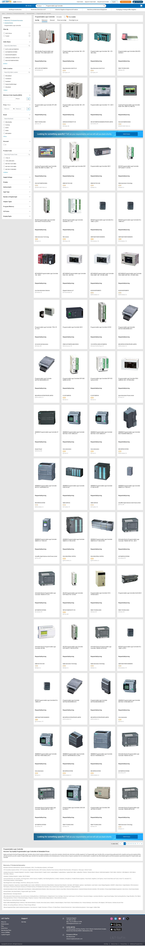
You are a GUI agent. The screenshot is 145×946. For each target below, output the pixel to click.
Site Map (106, 944)
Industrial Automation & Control (10, 889)
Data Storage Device (7, 882)
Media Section (5, 924)
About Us (3, 922)
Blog (2, 926)
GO (28, 99)
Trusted (7, 36)
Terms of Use (114, 944)
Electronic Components (8, 885)
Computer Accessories (8, 872)
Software (5, 905)
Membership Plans (6, 930)
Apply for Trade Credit (90, 1)
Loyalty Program (5, 934)
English (114, 1)
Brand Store (4, 928)
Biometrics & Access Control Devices (11, 867)
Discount (52, 20)
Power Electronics (7, 900)
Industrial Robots (30, 13)
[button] (138, 2)
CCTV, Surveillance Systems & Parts (11, 870)
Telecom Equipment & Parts (9, 907)
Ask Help (23, 922)
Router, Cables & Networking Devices (11, 902)
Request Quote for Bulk (103, 1)
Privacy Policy (123, 944)
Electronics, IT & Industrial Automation (16, 13)
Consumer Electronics (8, 878)
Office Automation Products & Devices (11, 896)
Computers (5, 876)
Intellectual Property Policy (136, 944)
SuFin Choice (8, 33)
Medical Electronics (7, 893)
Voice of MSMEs (5, 932)
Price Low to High (61, 20)
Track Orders (80, 1)
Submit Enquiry (126, 134)
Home (3, 13)
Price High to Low (73, 20)
